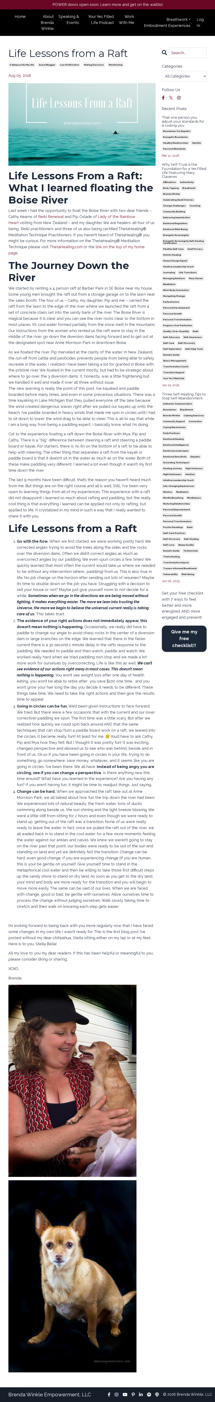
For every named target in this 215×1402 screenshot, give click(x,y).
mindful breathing (173, 498)
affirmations (169, 182)
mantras (167, 492)
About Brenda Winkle (47, 22)
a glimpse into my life (22, 65)
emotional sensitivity (175, 457)
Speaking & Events (69, 19)
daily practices (171, 433)
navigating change (174, 296)
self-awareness (193, 337)
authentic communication (177, 404)
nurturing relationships (176, 504)
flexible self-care (173, 249)
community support (174, 421)
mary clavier (196, 278)
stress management (174, 361)
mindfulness (194, 498)
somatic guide (171, 355)
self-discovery (186, 343)
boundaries (169, 409)
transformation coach (175, 366)
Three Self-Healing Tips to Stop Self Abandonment (184, 396)
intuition (190, 474)
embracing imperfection (176, 217)
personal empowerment (176, 509)
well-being (187, 574)
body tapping (171, 188)
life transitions (188, 272)
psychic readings (173, 527)
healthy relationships (175, 143)
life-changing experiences (178, 486)
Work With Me (126, 19)
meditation (169, 284)
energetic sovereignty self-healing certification (183, 242)
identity (196, 143)
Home (20, 16)
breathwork (188, 188)
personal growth (172, 313)
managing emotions (174, 278)
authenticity (187, 182)
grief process (195, 249)
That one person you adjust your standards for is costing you (183, 121)
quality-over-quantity (176, 331)
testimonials (190, 551)
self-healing (191, 539)
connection (195, 421)
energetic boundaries (175, 137)
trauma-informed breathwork (180, 568)
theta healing (171, 556)
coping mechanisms (174, 427)
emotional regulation (175, 223)
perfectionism (171, 302)
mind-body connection (176, 290)
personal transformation (177, 319)
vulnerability (170, 574)
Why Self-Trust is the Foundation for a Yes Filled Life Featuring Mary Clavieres (184, 171)
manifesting (115, 65)
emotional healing (173, 439)
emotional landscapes (176, 451)
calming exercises (194, 415)
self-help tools (194, 349)
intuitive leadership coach (178, 266)
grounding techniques (176, 462)
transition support (173, 372)
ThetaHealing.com (66, 247)
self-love (168, 545)
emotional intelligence (176, 445)
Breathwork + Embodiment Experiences (167, 22)
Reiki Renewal (51, 216)
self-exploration (172, 349)
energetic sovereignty (176, 235)
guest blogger (47, 65)
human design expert (175, 261)
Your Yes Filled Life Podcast (101, 19)
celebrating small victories (178, 200)
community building (174, 211)
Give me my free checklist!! (184, 638)
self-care (168, 343)
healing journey (172, 468)
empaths (195, 457)
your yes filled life (173, 378)
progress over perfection (177, 325)
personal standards (174, 149)
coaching (195, 206)
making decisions (94, 65)
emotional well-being (175, 229)
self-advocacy (171, 337)
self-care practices (174, 533)
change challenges (174, 206)
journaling (169, 272)
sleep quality (186, 545)
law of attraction (69, 65)
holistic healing (172, 255)
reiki (195, 331)
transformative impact (176, 562)
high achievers (194, 468)
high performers (172, 474)
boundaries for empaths (176, 131)
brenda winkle (171, 194)
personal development (176, 308)
